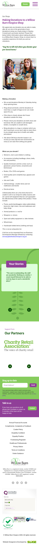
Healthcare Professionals (18, 443)
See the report (9, 508)
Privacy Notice (18, 446)
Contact (32, 408)
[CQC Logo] (10, 494)
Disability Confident (18, 433)
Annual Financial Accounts (18, 422)
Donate (25, 4)
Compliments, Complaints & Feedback (18, 426)
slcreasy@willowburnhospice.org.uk (14, 236)
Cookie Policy (18, 429)
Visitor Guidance (18, 453)
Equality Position (18, 436)
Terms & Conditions (18, 450)
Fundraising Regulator (18, 440)
